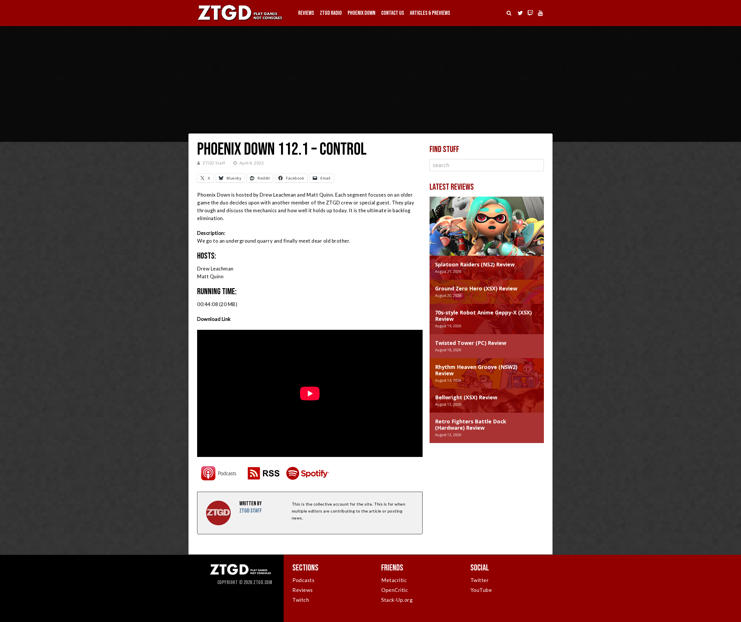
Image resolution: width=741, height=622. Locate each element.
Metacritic (394, 580)
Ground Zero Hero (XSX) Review (476, 288)
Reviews (306, 13)
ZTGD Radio (331, 13)
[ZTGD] (240, 20)
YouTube (481, 590)
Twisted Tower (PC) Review (470, 342)
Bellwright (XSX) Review (466, 397)
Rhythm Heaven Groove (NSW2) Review (476, 370)
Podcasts (303, 580)
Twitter (479, 580)
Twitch (300, 600)
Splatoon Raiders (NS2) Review (475, 264)
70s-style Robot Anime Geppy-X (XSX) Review (483, 315)
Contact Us (392, 13)
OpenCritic (394, 590)
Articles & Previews (430, 13)
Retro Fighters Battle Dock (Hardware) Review (470, 424)
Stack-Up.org (396, 600)
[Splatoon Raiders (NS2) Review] (487, 232)
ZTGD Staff (214, 162)
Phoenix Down (361, 13)
